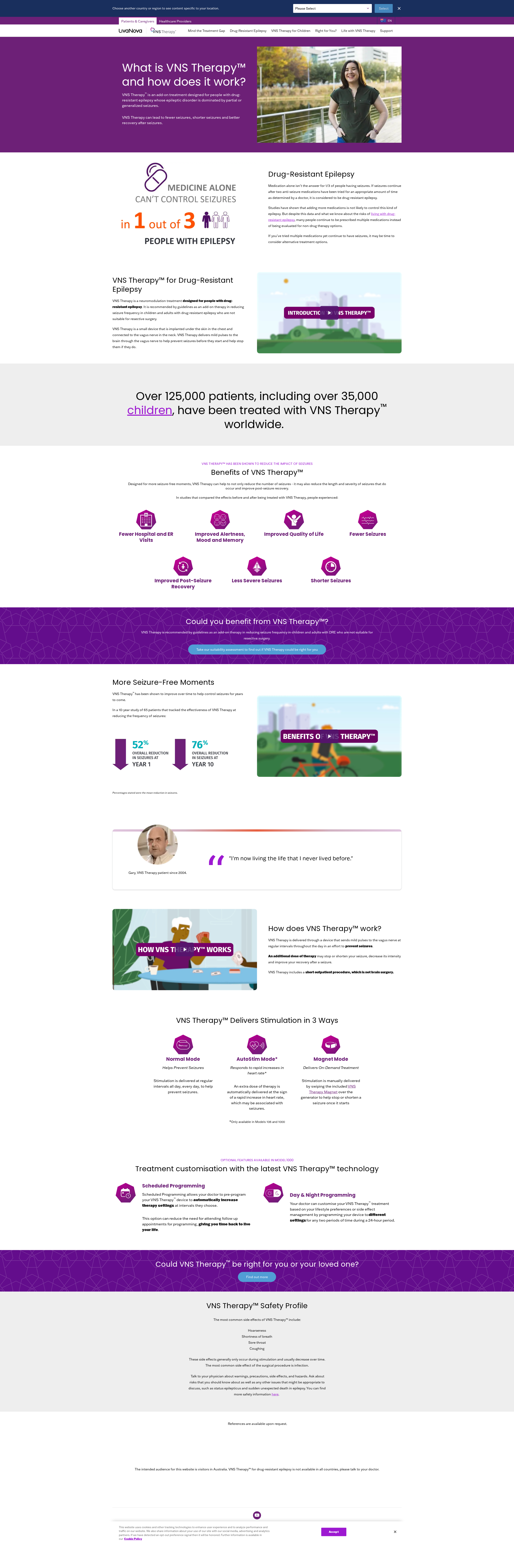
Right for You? (326, 31)
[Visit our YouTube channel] (257, 1515)
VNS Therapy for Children (290, 31)
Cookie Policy (133, 1538)
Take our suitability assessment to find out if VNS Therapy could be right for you (257, 649)
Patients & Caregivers (137, 21)
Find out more (257, 1277)
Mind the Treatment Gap (206, 31)
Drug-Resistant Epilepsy (248, 31)
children (149, 410)
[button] (329, 312)
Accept (334, 1531)
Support (386, 31)
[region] (257, 1532)
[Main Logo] (148, 30)
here (275, 1394)
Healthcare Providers (175, 21)
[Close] (399, 8)
